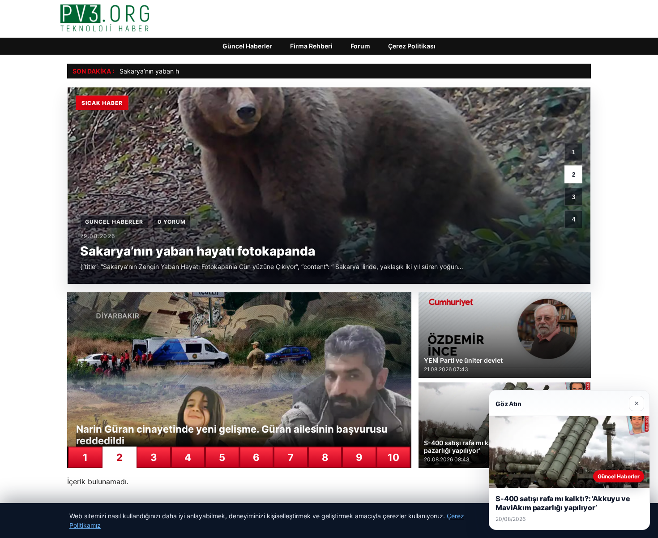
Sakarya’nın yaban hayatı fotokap (169, 71)
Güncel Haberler (247, 46)
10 (393, 457)
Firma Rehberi (311, 46)
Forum (360, 46)
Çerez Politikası (412, 46)
